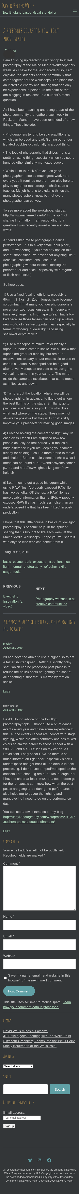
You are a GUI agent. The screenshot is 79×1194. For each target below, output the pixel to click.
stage (7, 571)
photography (33, 566)
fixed (51, 561)
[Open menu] (75, 10)
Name (8, 916)
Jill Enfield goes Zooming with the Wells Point (37, 1035)
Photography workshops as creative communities (55, 601)
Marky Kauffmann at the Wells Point (30, 1045)
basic (7, 561)
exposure (39, 561)
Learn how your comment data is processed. (37, 1004)
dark (28, 561)
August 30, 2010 (12, 710)
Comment (11, 863)
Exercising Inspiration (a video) (12, 601)
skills (62, 566)
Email (8, 936)
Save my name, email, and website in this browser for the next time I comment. (39, 977)
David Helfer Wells (18, 5)
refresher (50, 566)
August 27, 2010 (12, 647)
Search (60, 1089)
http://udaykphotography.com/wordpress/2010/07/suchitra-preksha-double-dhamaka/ (39, 819)
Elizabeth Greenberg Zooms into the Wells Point (39, 1040)
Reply (6, 691)
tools (16, 571)
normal (17, 566)
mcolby (7, 643)
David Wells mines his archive (25, 1030)
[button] (9, 54)
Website (9, 955)
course (18, 561)
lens (60, 561)
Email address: (14, 1112)
